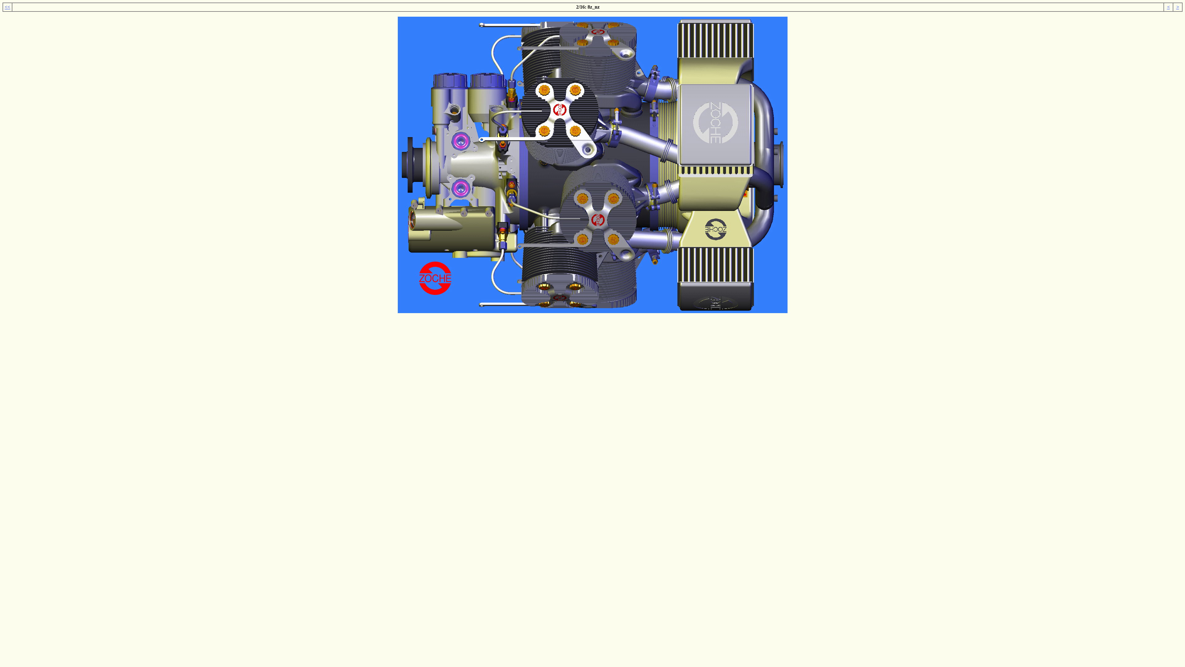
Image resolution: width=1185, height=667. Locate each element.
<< (7, 7)
